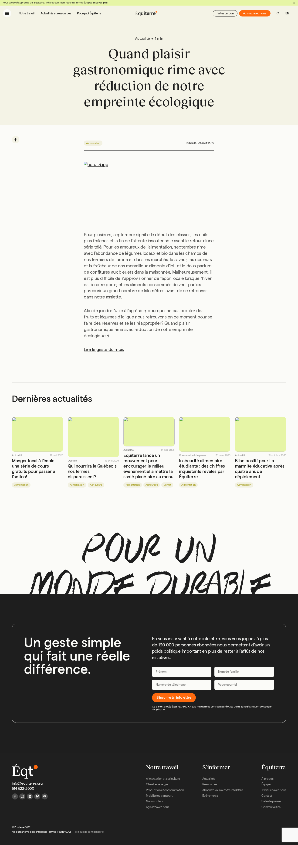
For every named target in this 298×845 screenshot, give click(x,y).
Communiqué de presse (192, 455)
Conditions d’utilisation (246, 706)
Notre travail (26, 13)
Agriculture (96, 484)
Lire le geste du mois (104, 349)
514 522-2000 (23, 788)
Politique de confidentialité (212, 706)
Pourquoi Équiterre (89, 13)
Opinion (72, 460)
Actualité (17, 455)
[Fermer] (294, 3)
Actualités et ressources (56, 13)
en (287, 13)
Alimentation (93, 143)
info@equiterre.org (27, 783)
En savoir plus (100, 2)
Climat (167, 484)
